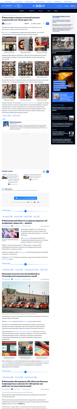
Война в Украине (8, 1)
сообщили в (26, 238)
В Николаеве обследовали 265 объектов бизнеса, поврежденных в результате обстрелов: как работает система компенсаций (63, 29)
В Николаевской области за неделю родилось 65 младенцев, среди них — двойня (62, 21)
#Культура (15, 115)
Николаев (56, 17)
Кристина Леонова (16, 226)
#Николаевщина (6, 216)
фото (48, 10)
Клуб (73, 5)
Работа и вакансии (29, 1)
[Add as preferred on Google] (34, 6)
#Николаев (5, 115)
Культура (49, 1)
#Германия (42, 269)
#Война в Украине (6, 269)
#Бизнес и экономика (29, 377)
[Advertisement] (25, 152)
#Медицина (26, 216)
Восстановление (18, 1)
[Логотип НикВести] (40, 6)
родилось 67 (5, 259)
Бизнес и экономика (40, 1)
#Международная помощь (30, 269)
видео (56, 10)
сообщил (9, 321)
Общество (13, 15)
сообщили (7, 32)
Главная (4, 15)
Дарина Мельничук (17, 389)
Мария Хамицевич (8, 23)
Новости (8, 15)
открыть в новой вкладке (45, 226)
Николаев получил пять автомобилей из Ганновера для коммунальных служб (63, 25)
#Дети (35, 216)
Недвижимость (58, 1)
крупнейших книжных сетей (29, 103)
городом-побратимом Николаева (23, 331)
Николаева (26, 321)
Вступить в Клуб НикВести (26, 198)
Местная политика (68, 1)
